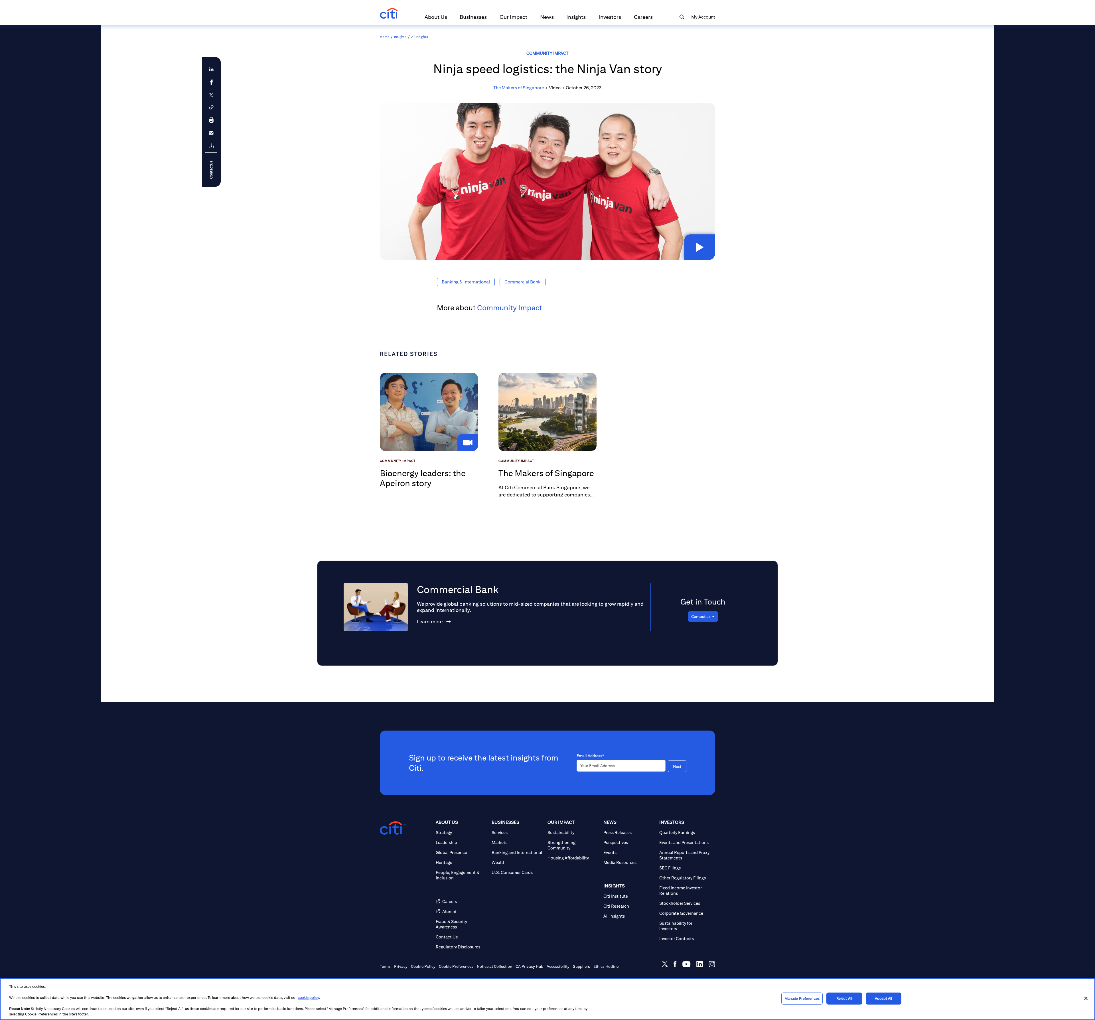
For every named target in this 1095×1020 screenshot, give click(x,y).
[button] (436, 19)
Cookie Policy (423, 966)
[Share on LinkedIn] (699, 965)
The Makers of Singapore (518, 87)
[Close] (1086, 998)
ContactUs (211, 170)
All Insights (419, 37)
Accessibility (558, 966)
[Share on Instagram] (712, 965)
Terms (385, 966)
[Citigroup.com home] (392, 828)
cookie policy (308, 997)
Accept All (883, 998)
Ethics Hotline (606, 966)
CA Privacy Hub (529, 966)
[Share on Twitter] (665, 965)
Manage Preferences (802, 998)
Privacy (400, 966)
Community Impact (547, 53)
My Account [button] (703, 17)
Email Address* (590, 755)
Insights (400, 37)
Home (384, 37)
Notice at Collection (494, 966)
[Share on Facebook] (675, 965)
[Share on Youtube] (686, 965)
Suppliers (581, 966)
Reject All (844, 998)
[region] (547, 999)
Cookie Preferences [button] (456, 966)
